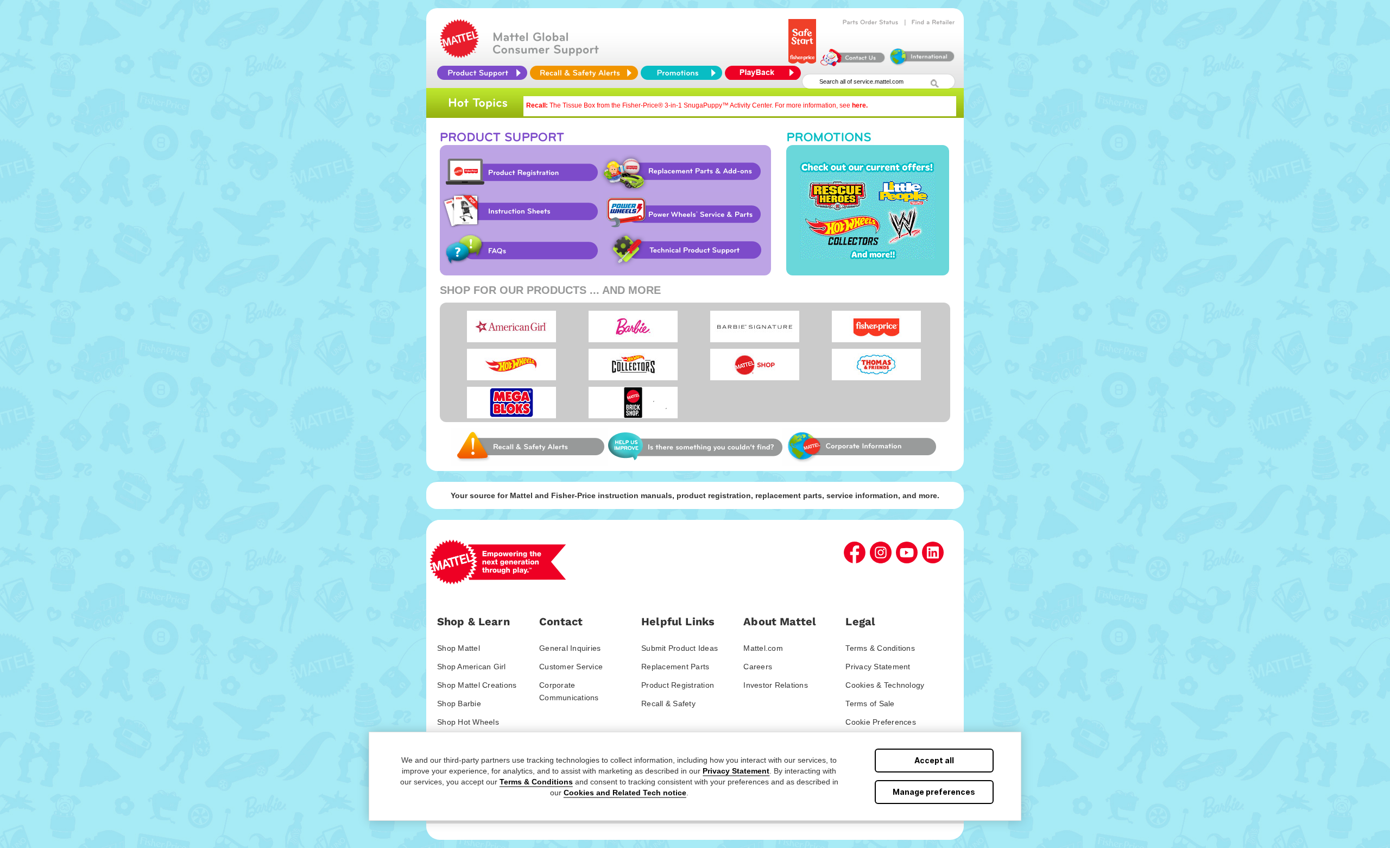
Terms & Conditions (536, 781)
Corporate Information (861, 447)
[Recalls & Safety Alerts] (584, 73)
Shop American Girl (471, 666)
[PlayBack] (765, 73)
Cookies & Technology (884, 685)
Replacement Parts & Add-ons (685, 172)
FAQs (519, 250)
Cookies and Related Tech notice (625, 792)
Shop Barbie (459, 703)
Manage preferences (934, 791)
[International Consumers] (921, 63)
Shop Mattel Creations (476, 685)
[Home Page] (459, 55)
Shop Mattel (458, 648)
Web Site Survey (529, 447)
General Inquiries (570, 648)
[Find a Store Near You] (933, 22)
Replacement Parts (675, 666)
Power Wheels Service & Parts (683, 211)
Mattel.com (763, 648)
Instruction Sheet (519, 211)
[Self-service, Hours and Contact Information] (853, 63)
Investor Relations (775, 685)
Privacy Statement (736, 771)
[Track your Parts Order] (871, 22)
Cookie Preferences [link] (880, 722)
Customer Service (571, 666)
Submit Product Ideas (679, 648)
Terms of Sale (869, 703)
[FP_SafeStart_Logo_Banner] (802, 63)
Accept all (934, 760)
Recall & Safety (668, 703)
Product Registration (519, 172)
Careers (757, 666)
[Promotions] (681, 73)
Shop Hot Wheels (468, 722)
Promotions (868, 210)
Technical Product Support (688, 250)
